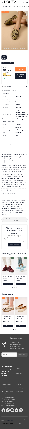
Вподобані (19, 384)
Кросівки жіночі (7, 366)
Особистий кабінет (21, 382)
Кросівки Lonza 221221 (7, 277)
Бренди (4, 375)
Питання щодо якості (7, 391)
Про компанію (20, 366)
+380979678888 (9, 397)
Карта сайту (10, 420)
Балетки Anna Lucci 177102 (20, 317)
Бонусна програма (6, 382)
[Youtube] (12, 410)
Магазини (18, 368)
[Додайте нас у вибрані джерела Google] (21, 410)
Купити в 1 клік (20, 75)
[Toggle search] (21, 2)
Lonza (17, 376)
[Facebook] (3, 410)
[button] (3, 48)
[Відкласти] (13, 260)
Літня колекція (6, 369)
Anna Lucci (19, 373)
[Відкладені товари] (17, 2)
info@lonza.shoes (9, 405)
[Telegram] (16, 410)
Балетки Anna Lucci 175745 (7, 317)
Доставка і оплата (6, 384)
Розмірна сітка (8, 63)
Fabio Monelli (19, 371)
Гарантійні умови (5, 393)
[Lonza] (10, 2)
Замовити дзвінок (9, 399)
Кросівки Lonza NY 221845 (20, 277)
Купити (20, 69)
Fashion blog (6, 364)
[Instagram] (8, 410)
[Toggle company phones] (19, 2)
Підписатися (22, 354)
